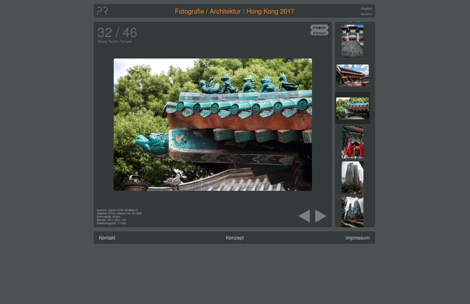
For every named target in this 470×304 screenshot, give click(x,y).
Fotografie (189, 11)
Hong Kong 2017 (270, 11)
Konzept (235, 237)
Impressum (357, 237)
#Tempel (319, 32)
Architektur (225, 11)
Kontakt (107, 237)
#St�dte (319, 27)
